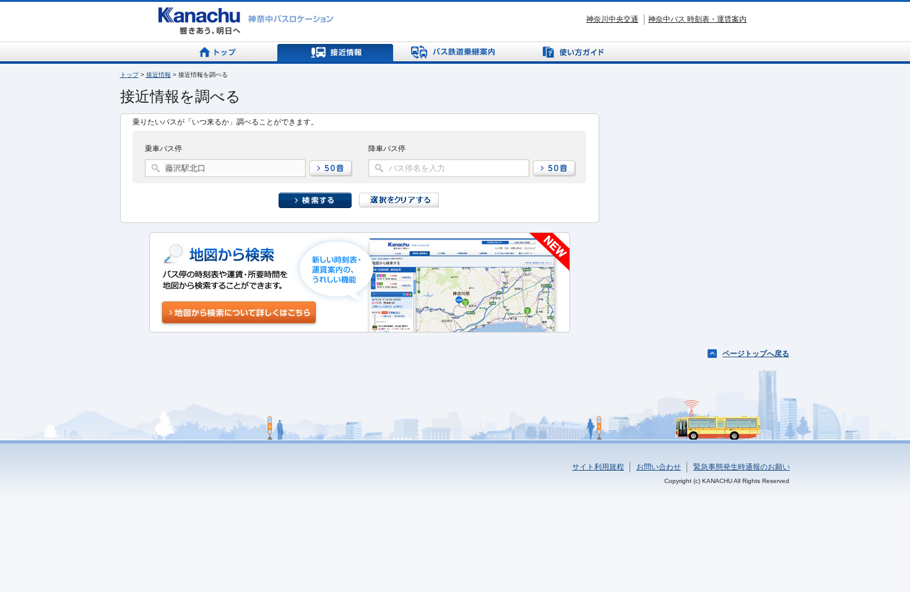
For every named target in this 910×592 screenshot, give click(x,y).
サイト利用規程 (598, 467)
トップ (129, 74)
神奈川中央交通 (612, 19)
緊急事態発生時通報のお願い (741, 467)
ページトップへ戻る (755, 353)
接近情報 (158, 74)
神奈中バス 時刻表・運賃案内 (697, 19)
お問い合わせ (658, 467)
